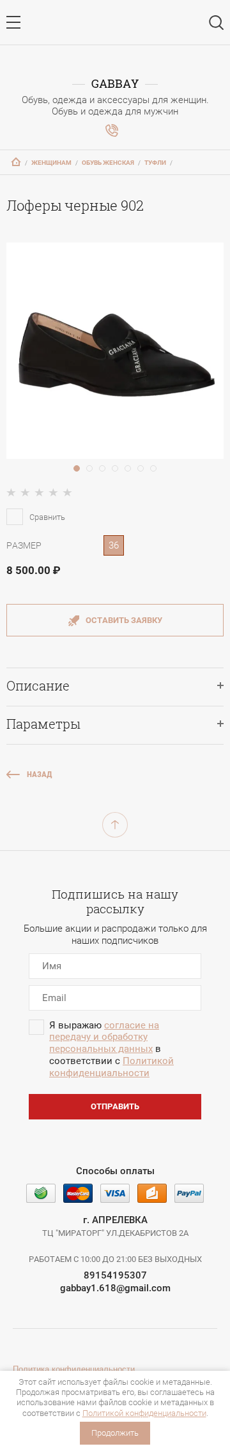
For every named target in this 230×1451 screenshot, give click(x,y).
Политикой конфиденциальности (144, 1413)
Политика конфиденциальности (74, 1369)
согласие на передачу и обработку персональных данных (104, 1037)
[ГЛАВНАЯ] (16, 161)
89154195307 (115, 1275)
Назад (39, 774)
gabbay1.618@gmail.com (115, 1288)
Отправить (115, 1106)
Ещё (111, 130)
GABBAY (115, 83)
